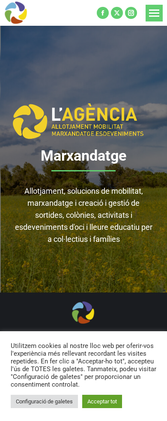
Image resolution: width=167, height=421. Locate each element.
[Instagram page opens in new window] (131, 13)
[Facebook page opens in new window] (103, 13)
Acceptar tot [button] (102, 401)
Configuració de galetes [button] (44, 401)
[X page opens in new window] (117, 13)
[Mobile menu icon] (154, 13)
